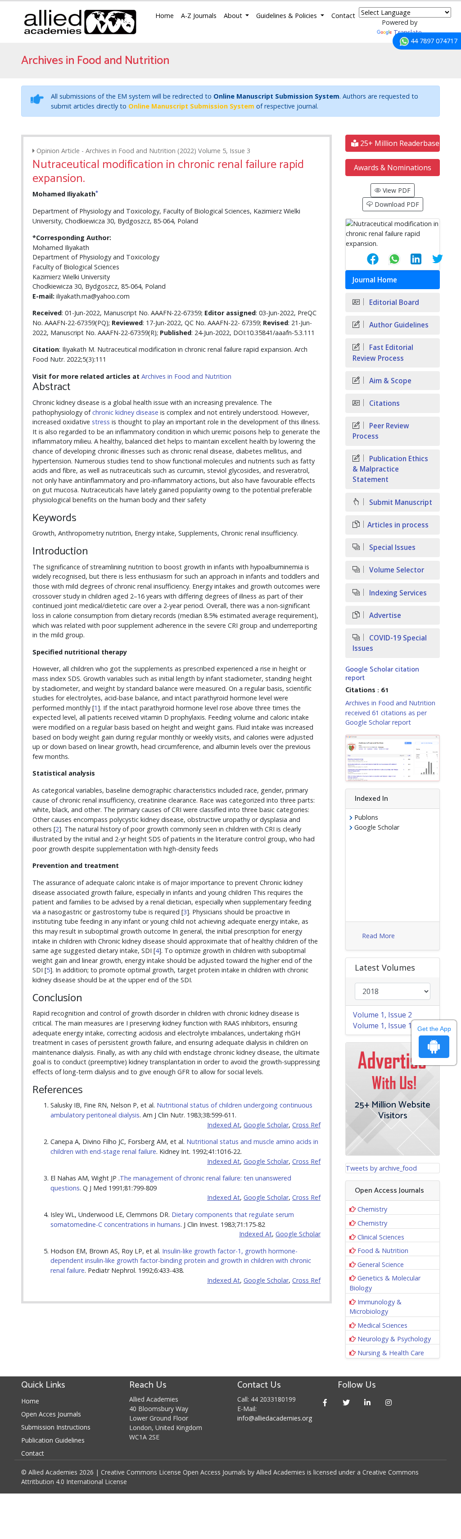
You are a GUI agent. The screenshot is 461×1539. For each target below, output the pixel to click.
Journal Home (375, 280)
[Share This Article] (365, 259)
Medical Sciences (382, 1325)
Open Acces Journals (51, 1414)
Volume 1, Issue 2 (382, 1015)
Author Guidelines (398, 325)
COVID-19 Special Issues (390, 643)
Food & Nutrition (382, 1250)
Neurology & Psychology (394, 1339)
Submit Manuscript (399, 502)
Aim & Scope (389, 381)
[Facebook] (325, 1402)
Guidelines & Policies (287, 15)
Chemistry (372, 1209)
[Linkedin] (367, 1402)
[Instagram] (388, 1402)
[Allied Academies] (80, 22)
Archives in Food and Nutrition (186, 376)
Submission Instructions (55, 1427)
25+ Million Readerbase (398, 143)
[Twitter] (346, 1402)
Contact (343, 15)
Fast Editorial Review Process (383, 353)
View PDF (396, 190)
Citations (383, 403)
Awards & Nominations (392, 168)
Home (164, 15)
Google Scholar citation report (382, 673)
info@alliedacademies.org (274, 1418)
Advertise (384, 615)
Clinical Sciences (380, 1237)
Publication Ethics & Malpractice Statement (390, 469)
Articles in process (398, 525)
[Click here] (392, 758)
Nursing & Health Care (390, 1352)
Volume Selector (395, 570)
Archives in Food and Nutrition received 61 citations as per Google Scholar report (390, 712)
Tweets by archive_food (381, 1168)
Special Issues (391, 547)
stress (101, 422)
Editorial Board (393, 302)
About (234, 15)
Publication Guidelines (53, 1440)
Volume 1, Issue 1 (382, 1026)
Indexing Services (397, 593)
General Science (380, 1264)
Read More (378, 935)
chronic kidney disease (125, 412)
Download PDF (396, 204)
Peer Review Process (381, 431)
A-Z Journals (199, 15)
